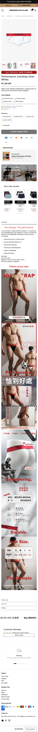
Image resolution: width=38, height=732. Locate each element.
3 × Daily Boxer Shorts (12, 205)
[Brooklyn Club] (19, 10)
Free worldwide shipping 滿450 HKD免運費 (19, 1)
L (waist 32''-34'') (30, 116)
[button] (2, 10)
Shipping (3, 678)
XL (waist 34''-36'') (7, 120)
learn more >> (4, 109)
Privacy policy (5, 699)
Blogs (3, 692)
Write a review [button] (19, 635)
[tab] (19, 213)
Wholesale (4, 694)
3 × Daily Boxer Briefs (25, 205)
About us (3, 690)
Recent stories (5, 696)
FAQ (2, 680)
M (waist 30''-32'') (18, 116)
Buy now (12, 202)
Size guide (4, 683)
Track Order (4, 676)
